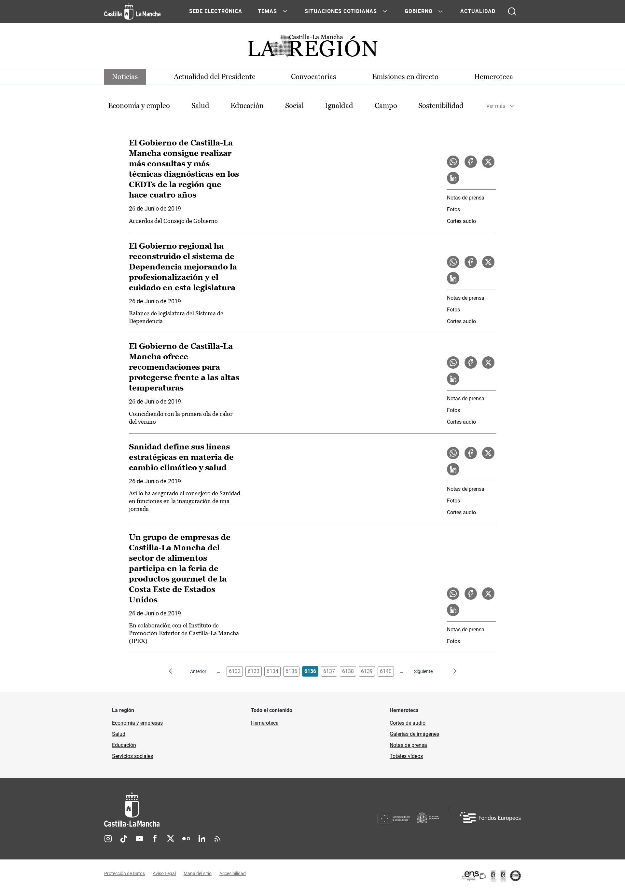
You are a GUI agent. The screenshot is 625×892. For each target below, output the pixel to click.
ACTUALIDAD (477, 11)
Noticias (125, 77)
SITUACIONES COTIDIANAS (341, 11)
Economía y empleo (139, 106)
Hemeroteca (493, 77)
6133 (253, 671)
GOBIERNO (419, 11)
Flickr (186, 839)
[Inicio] (192, 809)
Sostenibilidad (441, 106)
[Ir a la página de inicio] (132, 11)
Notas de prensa (465, 198)
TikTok (124, 839)
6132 (235, 671)
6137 (329, 671)
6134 (272, 671)
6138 (348, 671)
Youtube (139, 839)
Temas (267, 11)
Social (294, 106)
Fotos (453, 209)
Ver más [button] (495, 106)
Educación (247, 106)
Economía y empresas (137, 723)
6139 (367, 671)
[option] (139, 106)
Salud (200, 106)
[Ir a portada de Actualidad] (312, 48)
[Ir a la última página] (448, 671)
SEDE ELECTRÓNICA (215, 11)
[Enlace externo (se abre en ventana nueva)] (491, 876)
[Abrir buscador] (512, 11)
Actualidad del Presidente (215, 77)
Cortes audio (461, 221)
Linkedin (202, 839)
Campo (386, 106)
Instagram (108, 839)
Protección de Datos (124, 873)
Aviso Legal (164, 873)
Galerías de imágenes (414, 734)
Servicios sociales (132, 756)
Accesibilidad (232, 873)
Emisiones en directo (405, 77)
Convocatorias (313, 77)
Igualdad (339, 106)
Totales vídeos (406, 756)
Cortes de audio (407, 723)
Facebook (155, 839)
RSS (217, 839)
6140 (386, 671)
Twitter (170, 839)
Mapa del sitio (198, 873)
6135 (291, 671)
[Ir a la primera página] (177, 671)
